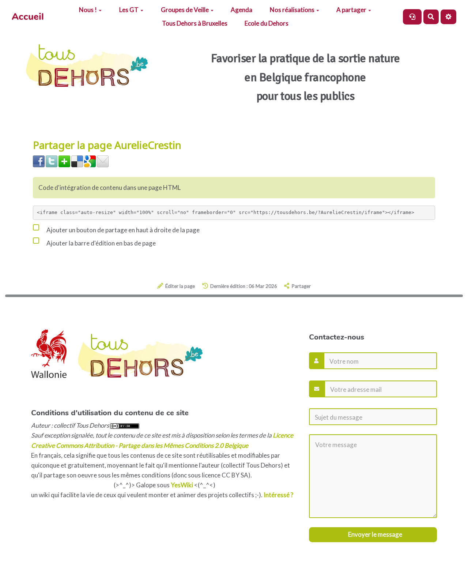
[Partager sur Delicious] (77, 161)
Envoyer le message (374, 534)
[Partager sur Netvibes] (64, 161)
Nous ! (88, 10)
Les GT (129, 10)
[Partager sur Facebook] (39, 161)
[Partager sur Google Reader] (90, 161)
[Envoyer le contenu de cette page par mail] (103, 161)
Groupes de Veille (185, 10)
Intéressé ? (278, 495)
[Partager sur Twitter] (51, 161)
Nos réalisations (292, 10)
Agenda (241, 10)
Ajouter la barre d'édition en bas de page (100, 243)
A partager (351, 10)
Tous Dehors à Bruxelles (194, 23)
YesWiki (182, 485)
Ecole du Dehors (266, 23)
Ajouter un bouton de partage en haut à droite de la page (122, 230)
